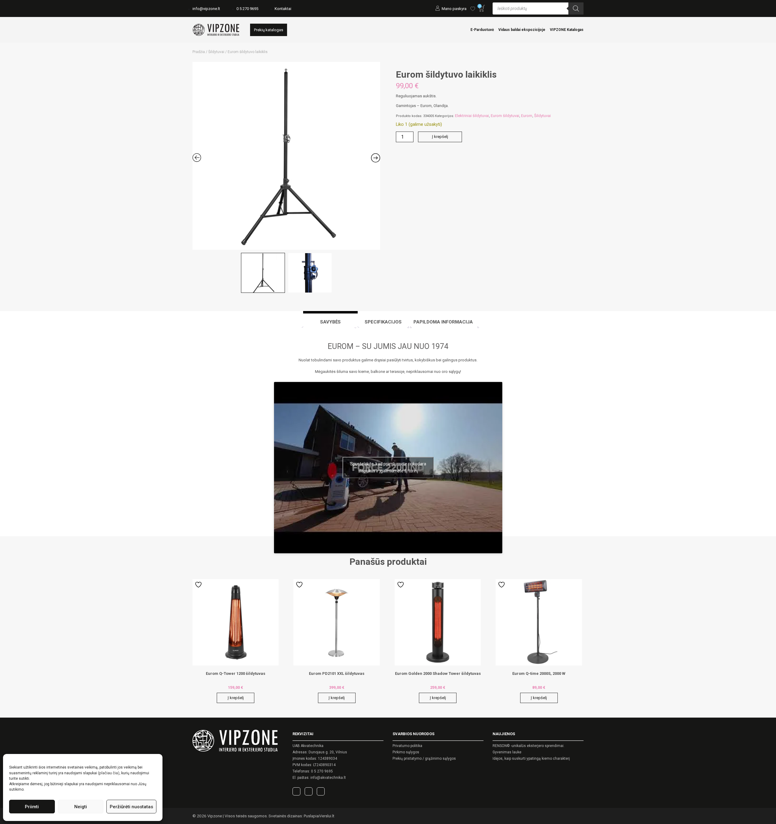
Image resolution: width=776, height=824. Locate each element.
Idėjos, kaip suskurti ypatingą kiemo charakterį (531, 758)
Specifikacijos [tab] (383, 322)
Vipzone (214, 816)
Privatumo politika (407, 746)
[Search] (576, 8)
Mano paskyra (454, 8)
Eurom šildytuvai (505, 115)
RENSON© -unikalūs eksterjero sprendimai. (528, 746)
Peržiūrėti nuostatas (131, 806)
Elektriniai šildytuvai (472, 115)
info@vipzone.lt (206, 8)
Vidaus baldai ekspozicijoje (521, 30)
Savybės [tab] (330, 322)
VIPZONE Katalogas (567, 30)
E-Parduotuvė (482, 30)
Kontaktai (283, 8)
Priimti (32, 806)
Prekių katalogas (268, 30)
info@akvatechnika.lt (328, 777)
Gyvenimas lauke (507, 752)
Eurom (526, 115)
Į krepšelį (440, 136)
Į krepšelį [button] (236, 697)
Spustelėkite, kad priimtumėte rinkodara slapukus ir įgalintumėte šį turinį (388, 467)
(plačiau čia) (108, 773)
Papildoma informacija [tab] (443, 322)
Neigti (80, 806)
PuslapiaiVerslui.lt (319, 816)
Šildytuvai (216, 52)
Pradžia (198, 52)
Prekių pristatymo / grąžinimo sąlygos (424, 758)
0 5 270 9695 (247, 8)
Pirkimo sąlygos (406, 752)
